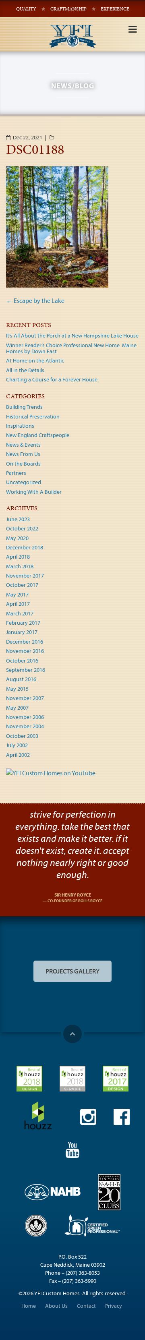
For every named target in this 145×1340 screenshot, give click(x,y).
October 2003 (22, 735)
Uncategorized (23, 482)
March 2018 (19, 566)
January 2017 (21, 632)
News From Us (23, 454)
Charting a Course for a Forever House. (52, 379)
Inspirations (20, 425)
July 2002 (17, 745)
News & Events (23, 444)
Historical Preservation (33, 416)
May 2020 (17, 538)
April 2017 (18, 603)
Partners (16, 472)
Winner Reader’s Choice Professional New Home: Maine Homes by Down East (71, 348)
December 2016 (24, 641)
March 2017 (19, 613)
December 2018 (24, 547)
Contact (86, 1305)
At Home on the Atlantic (35, 360)
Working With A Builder (34, 491)
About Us (56, 1305)
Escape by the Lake (35, 300)
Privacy (113, 1305)
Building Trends (24, 406)
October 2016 (22, 660)
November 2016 (25, 650)
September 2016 (25, 669)
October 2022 (22, 528)
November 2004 (25, 726)
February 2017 (23, 622)
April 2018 (18, 556)
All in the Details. (26, 370)
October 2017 (22, 584)
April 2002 (18, 754)
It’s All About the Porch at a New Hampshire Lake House (72, 335)
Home (28, 1305)
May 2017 (17, 594)
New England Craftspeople (37, 435)
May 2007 (17, 707)
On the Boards (23, 463)
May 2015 (17, 688)
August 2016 (21, 679)
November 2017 (25, 575)
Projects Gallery (72, 971)
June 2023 (18, 519)
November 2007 (25, 698)
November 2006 (25, 717)
